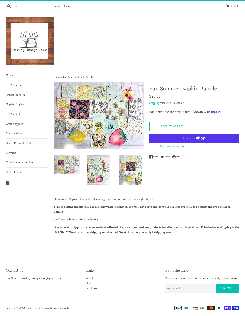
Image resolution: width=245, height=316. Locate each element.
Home (9, 76)
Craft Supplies (14, 124)
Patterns (11, 153)
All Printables (27, 114)
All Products (13, 85)
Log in (57, 6)
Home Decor (13, 172)
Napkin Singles (15, 105)
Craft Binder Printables (20, 162)
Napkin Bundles (15, 95)
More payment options (172, 146)
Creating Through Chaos (36, 308)
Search (90, 278)
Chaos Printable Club (19, 143)
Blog (88, 283)
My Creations (14, 133)
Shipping (154, 103)
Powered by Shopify (59, 308)
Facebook (91, 288)
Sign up (68, 6)
